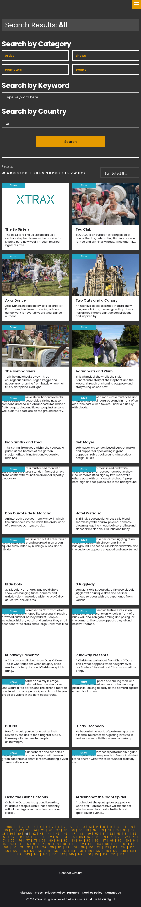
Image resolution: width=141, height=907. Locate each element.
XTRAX (38, 899)
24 (35, 830)
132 (56, 851)
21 (13, 830)
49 (89, 834)
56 (5, 837)
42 (34, 834)
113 (36, 847)
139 (115, 851)
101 (73, 844)
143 (27, 854)
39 (11, 834)
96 (34, 844)
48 (81, 834)
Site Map (26, 893)
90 (127, 841)
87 (104, 841)
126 (7, 851)
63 (57, 837)
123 (115, 847)
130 (40, 851)
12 (84, 827)
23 (27, 830)
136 (90, 851)
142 (19, 854)
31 (87, 830)
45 (57, 834)
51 (104, 834)
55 (134, 834)
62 (50, 837)
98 (50, 844)
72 (126, 837)
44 (49, 834)
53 (119, 834)
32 (94, 830)
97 (42, 844)
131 (48, 851)
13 (90, 827)
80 (51, 841)
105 (107, 844)
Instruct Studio (84, 899)
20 (6, 830)
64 (65, 837)
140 (123, 851)
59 (28, 837)
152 (105, 854)
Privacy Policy (55, 893)
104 (98, 844)
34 (109, 830)
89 (119, 841)
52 (111, 834)
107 (124, 844)
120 (91, 847)
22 (20, 830)
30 (80, 830)
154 (122, 854)
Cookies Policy (92, 893)
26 (50, 830)
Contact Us (113, 893)
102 (82, 844)
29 (73, 830)
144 (36, 854)
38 (4, 834)
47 (73, 834)
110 (14, 847)
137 (98, 851)
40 (19, 834)
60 (35, 837)
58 (20, 837)
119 (83, 847)
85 (88, 841)
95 (27, 844)
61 (43, 837)
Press (39, 893)
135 (81, 851)
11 (77, 827)
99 (57, 844)
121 (99, 847)
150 (89, 854)
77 (28, 841)
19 (132, 827)
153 (113, 854)
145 (45, 854)
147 (63, 854)
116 (60, 847)
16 (111, 827)
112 (29, 847)
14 (97, 827)
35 (117, 830)
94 (19, 844)
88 (112, 841)
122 (107, 847)
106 (116, 844)
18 (125, 827)
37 (132, 830)
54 (126, 834)
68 (96, 837)
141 (132, 851)
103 (90, 844)
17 (118, 827)
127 (15, 851)
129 (32, 851)
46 (65, 834)
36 (125, 830)
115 (52, 847)
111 (21, 847)
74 (5, 841)
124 (123, 847)
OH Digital (108, 899)
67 (88, 837)
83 (73, 841)
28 (65, 830)
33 (102, 830)
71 (119, 837)
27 (58, 830)
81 (58, 841)
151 (97, 854)
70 (111, 837)
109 (6, 847)
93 (12, 844)
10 (71, 827)
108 (133, 844)
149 (80, 854)
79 (43, 841)
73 (133, 837)
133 (65, 851)
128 (24, 851)
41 (26, 834)
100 (65, 844)
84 (81, 841)
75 (12, 841)
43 (41, 834)
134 (73, 851)
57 (12, 837)
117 (67, 847)
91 (134, 841)
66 (81, 837)
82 (65, 841)
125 (132, 847)
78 (35, 841)
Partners (73, 893)
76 (20, 841)
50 (97, 834)
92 (4, 844)
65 (73, 837)
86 (96, 841)
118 (75, 847)
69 (104, 837)
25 (43, 830)
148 (71, 854)
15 (104, 827)
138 (107, 851)
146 (54, 854)
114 (44, 847)
